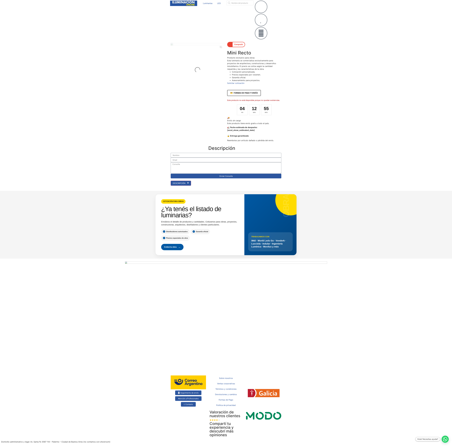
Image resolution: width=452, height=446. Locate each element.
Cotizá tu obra (172, 247)
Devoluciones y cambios (226, 394)
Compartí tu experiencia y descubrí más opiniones (222, 429)
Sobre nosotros (226, 378)
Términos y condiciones (225, 389)
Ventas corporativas (226, 383)
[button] (236, 44)
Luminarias (207, 3)
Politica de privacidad (226, 405)
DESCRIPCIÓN (179, 183)
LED (219, 3)
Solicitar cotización (235, 83)
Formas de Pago (226, 400)
